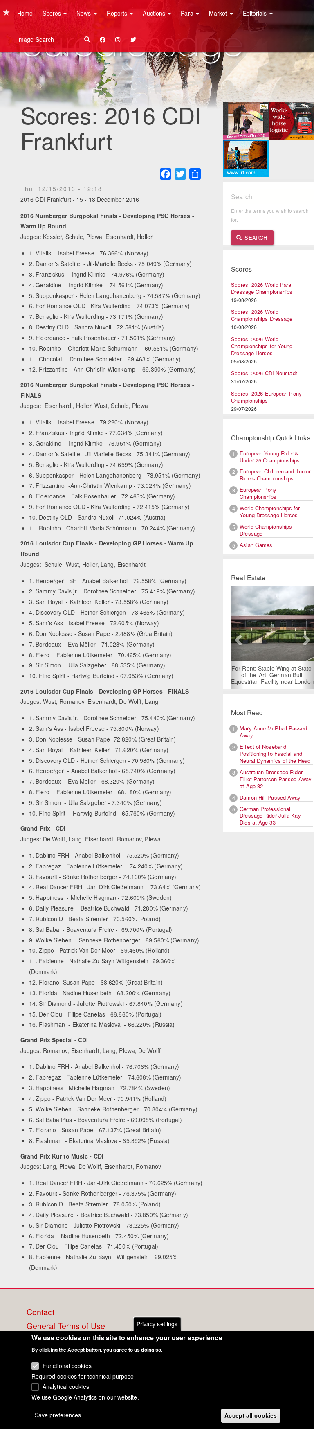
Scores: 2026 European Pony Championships (266, 397)
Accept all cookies (250, 1415)
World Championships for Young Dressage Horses (270, 511)
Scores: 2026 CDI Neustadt (264, 373)
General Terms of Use (66, 1326)
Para (188, 13)
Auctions (155, 13)
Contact (40, 1312)
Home (25, 13)
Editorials (256, 13)
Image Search (35, 39)
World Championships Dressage (266, 530)
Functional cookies (67, 1365)
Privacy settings (157, 1324)
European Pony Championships (258, 493)
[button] (237, 637)
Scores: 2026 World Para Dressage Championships (261, 288)
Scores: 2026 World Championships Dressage (261, 315)
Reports (118, 13)
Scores (53, 13)
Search (255, 237)
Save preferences (58, 1415)
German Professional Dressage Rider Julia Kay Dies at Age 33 (270, 816)
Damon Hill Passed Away (270, 797)
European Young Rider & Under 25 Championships (270, 456)
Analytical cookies (66, 1386)
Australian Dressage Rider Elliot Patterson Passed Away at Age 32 (276, 779)
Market (219, 13)
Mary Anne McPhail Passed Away (273, 731)
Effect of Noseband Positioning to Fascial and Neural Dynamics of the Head (275, 753)
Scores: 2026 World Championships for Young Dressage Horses (261, 346)
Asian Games (256, 545)
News (84, 13)
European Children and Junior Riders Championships (275, 474)
